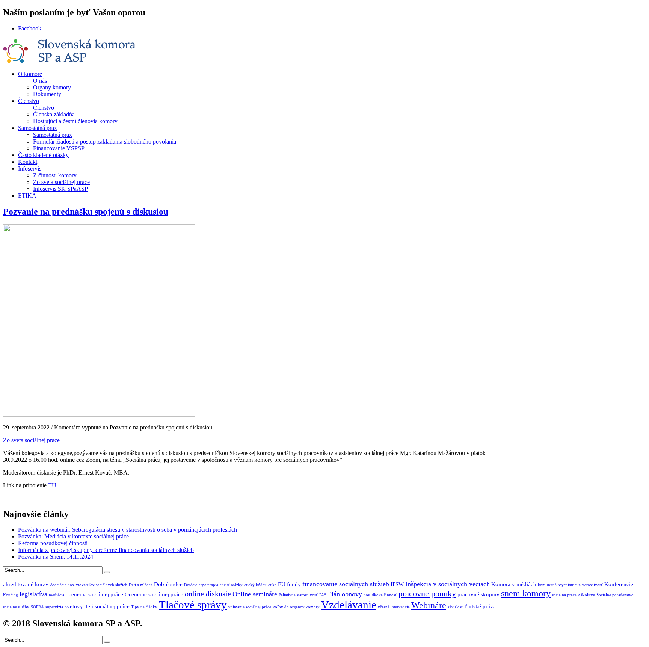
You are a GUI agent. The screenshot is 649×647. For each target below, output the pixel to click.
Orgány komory (52, 87)
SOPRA (37, 607)
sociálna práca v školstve (573, 595)
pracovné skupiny (478, 594)
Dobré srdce (168, 584)
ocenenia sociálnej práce (94, 594)
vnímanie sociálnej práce (249, 607)
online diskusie (208, 594)
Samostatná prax (37, 128)
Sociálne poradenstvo (615, 595)
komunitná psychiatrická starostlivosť (570, 585)
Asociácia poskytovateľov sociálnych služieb (88, 585)
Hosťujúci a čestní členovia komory (75, 121)
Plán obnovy (345, 594)
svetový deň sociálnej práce (97, 606)
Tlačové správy (193, 605)
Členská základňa (54, 114)
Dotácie (190, 585)
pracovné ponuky (427, 593)
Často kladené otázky (43, 155)
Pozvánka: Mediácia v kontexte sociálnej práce (73, 536)
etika (272, 585)
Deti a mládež (140, 585)
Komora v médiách (513, 584)
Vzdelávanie (348, 605)
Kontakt (27, 162)
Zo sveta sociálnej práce (61, 182)
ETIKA (27, 195)
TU (52, 485)
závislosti (455, 607)
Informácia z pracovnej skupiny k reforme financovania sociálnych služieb (106, 550)
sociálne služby (16, 607)
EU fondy (289, 584)
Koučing (10, 595)
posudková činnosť (380, 595)
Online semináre (254, 594)
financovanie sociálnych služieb (345, 584)
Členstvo (28, 101)
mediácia (56, 595)
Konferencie (618, 584)
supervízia (54, 607)
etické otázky (231, 585)
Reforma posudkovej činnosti (53, 543)
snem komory (526, 593)
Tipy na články (144, 607)
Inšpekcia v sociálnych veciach (447, 584)
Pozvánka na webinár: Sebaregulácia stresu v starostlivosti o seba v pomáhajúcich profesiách (127, 529)
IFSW (397, 584)
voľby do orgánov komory (296, 607)
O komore (30, 74)
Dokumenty (47, 94)
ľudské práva (480, 606)
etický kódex (255, 585)
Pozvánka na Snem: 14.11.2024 (55, 556)
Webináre (428, 605)
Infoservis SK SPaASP (60, 189)
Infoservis (29, 168)
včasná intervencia (394, 607)
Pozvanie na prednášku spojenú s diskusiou (85, 211)
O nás (40, 80)
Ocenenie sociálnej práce (154, 594)
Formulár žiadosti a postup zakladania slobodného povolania (104, 141)
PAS (322, 595)
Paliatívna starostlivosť (298, 595)
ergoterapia (208, 585)
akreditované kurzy (25, 584)
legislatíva (33, 594)
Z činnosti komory (55, 175)
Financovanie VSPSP (59, 148)
